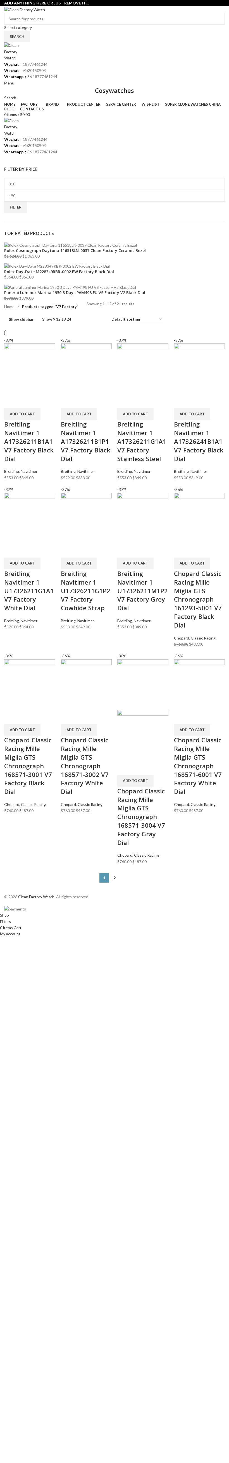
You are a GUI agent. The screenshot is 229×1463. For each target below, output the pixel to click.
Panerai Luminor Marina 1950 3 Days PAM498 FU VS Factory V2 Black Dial (74, 292)
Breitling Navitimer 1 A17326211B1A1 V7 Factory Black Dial (29, 441)
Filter (16, 207)
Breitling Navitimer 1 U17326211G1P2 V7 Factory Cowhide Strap (85, 590)
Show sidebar (21, 319)
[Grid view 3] (91, 319)
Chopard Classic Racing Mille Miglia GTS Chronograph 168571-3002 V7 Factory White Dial (85, 766)
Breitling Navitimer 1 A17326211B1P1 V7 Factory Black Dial (85, 441)
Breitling (11, 471)
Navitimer (29, 471)
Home (9, 306)
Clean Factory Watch (36, 896)
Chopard (181, 638)
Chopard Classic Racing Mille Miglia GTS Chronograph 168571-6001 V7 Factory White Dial (198, 766)
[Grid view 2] (82, 319)
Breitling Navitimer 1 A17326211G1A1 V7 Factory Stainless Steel (141, 441)
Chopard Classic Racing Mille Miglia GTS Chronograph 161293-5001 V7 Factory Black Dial (198, 599)
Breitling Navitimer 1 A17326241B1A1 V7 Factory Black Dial (198, 441)
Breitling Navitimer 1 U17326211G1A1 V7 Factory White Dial (29, 590)
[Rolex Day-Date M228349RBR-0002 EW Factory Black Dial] (57, 265)
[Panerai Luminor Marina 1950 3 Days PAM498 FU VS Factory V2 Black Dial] (70, 286)
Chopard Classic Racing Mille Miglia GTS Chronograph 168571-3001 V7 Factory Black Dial (28, 766)
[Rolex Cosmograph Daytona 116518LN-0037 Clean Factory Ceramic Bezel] (70, 244)
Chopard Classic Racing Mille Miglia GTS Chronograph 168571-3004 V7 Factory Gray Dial (141, 817)
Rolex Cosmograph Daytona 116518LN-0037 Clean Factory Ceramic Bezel (75, 250)
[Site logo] (24, 9)
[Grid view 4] (99, 319)
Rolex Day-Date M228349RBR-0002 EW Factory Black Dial (59, 271)
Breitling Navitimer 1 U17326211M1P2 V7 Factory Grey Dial (142, 590)
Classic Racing (203, 638)
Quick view (11, 401)
